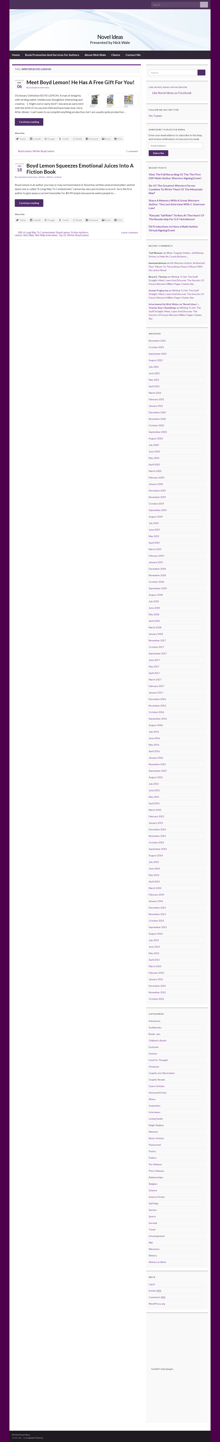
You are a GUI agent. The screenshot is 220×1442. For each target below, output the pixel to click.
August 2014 (156, 855)
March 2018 (155, 627)
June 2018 (154, 607)
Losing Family (156, 1118)
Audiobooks (155, 1027)
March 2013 (155, 966)
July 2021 (154, 366)
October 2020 (156, 425)
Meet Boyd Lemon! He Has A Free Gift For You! (80, 82)
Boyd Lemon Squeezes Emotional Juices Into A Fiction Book (80, 168)
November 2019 (157, 497)
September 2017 (158, 653)
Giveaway (154, 1066)
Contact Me (133, 54)
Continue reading (29, 121)
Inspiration (154, 1105)
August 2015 (156, 777)
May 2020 (154, 457)
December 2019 (157, 490)
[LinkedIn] (24, 3)
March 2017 (155, 679)
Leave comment (129, 232)
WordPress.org (157, 1303)
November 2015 (157, 764)
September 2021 (158, 353)
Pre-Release (155, 1164)
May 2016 (154, 744)
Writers (42, 177)
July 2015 (154, 783)
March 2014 (155, 888)
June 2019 (154, 529)
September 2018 (158, 588)
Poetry (152, 1151)
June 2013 (154, 946)
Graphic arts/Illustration (162, 1073)
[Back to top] (212, 1434)
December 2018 (157, 568)
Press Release (156, 1170)
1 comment (132, 151)
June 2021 (154, 373)
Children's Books (158, 1040)
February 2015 (156, 816)
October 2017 (156, 646)
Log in (152, 1284)
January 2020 (156, 484)
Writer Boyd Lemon (43, 151)
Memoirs (153, 1131)
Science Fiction (157, 1196)
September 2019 (158, 510)
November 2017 (157, 640)
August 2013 (156, 933)
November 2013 (157, 914)
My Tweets (155, 115)
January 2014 (156, 901)
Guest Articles (156, 1086)
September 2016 (158, 718)
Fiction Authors (79, 232)
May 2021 (154, 379)
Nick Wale (28, 235)
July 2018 (154, 601)
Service (153, 1209)
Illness (152, 1099)
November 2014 (157, 835)
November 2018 (157, 575)
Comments (157, 1297)
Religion (153, 1183)
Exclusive (154, 1047)
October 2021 (156, 347)
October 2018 (156, 581)
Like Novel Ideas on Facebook (168, 87)
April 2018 (154, 620)
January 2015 (156, 822)
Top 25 (62, 235)
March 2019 (155, 549)
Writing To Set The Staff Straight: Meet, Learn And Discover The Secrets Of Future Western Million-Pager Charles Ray (176, 280)
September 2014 (158, 848)
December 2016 (157, 699)
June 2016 (154, 738)
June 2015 (154, 790)
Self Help (153, 1203)
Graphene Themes (34, 1438)
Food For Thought (158, 1060)
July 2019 (154, 523)
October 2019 (156, 503)
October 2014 (156, 842)
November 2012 (157, 992)
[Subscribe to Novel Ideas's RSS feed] (30, 3)
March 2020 (155, 471)
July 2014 (154, 862)
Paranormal (155, 1144)
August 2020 (156, 438)
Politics (153, 1157)
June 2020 (154, 451)
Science (153, 1190)
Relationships (156, 1177)
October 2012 (156, 998)
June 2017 (154, 659)
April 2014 (154, 881)
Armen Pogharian (158, 290)
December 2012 (157, 985)
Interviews (45, 87)
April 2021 (154, 386)
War (151, 1242)
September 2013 (158, 927)
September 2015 (158, 770)
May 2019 (154, 536)
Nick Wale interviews (46, 235)
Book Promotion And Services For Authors (52, 54)
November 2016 (157, 705)
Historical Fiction (158, 1092)
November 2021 (157, 340)
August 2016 (156, 725)
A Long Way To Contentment (39, 232)
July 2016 (154, 731)
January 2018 (156, 633)
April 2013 (154, 959)
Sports (152, 1216)
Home (16, 54)
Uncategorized (156, 1236)
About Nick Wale (95, 54)
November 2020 (157, 418)
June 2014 (154, 868)
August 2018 (156, 594)
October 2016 (156, 712)
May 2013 (154, 953)
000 (20, 232)
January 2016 (156, 757)
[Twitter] (19, 3)
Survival (153, 1222)
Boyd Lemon (25, 151)
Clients (115, 54)
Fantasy (153, 1053)
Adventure (154, 1020)
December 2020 (157, 412)
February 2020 (156, 477)
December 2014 (157, 829)
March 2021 (155, 392)
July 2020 (154, 444)
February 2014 (156, 894)
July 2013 (154, 940)
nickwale (33, 87)
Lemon (18, 235)
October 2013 (156, 920)
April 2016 (154, 751)
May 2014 (154, 875)
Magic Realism (156, 1125)
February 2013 (156, 972)
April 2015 (154, 803)
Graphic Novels (157, 1079)
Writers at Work (54, 177)
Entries (155, 1290)
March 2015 (155, 809)
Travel (152, 1229)
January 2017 (156, 692)
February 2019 (156, 555)
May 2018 (154, 614)
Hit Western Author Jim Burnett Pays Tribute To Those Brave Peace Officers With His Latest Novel (177, 267)
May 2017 (154, 666)
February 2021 (156, 399)
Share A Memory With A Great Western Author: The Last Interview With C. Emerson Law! (177, 204)
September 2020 (158, 431)
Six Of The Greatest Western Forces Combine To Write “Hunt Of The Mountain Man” (175, 189)
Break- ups (154, 1033)
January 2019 (156, 562)
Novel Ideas (110, 36)
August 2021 (156, 360)
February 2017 (156, 686)
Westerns (154, 1249)
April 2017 (154, 673)
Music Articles (156, 1138)
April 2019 (154, 542)
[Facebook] (13, 3)
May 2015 (154, 796)
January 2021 (156, 405)
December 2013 (157, 907)
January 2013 (156, 979)
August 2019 (156, 516)
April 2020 (154, 464)
